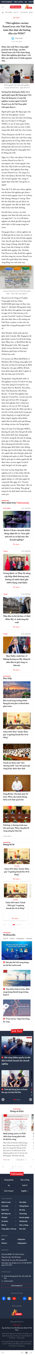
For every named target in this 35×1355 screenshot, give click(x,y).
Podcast (12, 938)
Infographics (20, 938)
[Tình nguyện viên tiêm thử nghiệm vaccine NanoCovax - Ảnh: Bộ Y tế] (17, 65)
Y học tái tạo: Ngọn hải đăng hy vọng (16, 1020)
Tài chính (24, 12)
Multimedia (9, 935)
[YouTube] (14, 1298)
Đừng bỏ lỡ (8, 845)
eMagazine (29, 938)
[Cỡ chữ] (22, 1352)
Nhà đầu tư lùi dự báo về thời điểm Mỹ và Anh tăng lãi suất (16, 619)
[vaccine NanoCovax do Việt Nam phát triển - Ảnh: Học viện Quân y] (17, 266)
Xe (26, 2)
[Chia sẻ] (31, 1352)
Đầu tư (16, 12)
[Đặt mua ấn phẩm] (28, 7)
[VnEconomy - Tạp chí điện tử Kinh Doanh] (17, 1174)
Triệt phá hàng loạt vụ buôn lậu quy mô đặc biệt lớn (14, 1091)
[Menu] (2, 1352)
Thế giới (5, 551)
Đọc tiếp (7, 678)
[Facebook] (4, 1298)
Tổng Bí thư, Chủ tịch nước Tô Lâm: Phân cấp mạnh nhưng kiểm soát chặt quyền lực (15, 797)
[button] (14, 924)
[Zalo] (25, 1298)
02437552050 (8, 1281)
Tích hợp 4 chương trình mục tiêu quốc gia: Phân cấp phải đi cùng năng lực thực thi (16, 828)
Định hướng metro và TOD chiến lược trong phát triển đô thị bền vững (14, 1136)
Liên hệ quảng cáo (16, 1285)
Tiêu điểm (8, 12)
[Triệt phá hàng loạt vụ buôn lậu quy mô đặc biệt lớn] (15, 1078)
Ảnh (2, 1239)
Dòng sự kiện (17, 1111)
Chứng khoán (6, 2)
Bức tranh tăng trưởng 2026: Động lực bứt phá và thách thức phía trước (16, 703)
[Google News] (26, 1352)
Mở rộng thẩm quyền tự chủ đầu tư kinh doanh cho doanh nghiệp (15, 1061)
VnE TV (31, 2)
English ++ (25, 1191)
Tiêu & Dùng (18, 2)
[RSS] (30, 1298)
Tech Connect (9, 1191)
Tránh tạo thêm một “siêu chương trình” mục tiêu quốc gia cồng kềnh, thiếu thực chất (16, 766)
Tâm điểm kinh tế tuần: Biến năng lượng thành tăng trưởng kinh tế (16, 992)
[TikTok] (19, 1298)
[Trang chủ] (2, 12)
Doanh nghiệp (7, 508)
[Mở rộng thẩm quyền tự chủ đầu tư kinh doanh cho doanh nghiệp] (16, 1045)
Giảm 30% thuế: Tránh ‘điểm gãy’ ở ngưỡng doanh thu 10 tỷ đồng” (15, 735)
